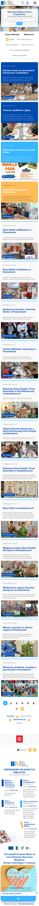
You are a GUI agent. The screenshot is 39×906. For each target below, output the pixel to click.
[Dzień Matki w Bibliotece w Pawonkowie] (19, 252)
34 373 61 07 (32, 788)
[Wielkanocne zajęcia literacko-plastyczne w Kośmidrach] (19, 610)
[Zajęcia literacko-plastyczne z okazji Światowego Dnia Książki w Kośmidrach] (19, 451)
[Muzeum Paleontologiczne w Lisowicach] (19, 740)
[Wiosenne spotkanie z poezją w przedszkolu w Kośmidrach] (19, 689)
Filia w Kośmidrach (11, 45)
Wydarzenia (29, 34)
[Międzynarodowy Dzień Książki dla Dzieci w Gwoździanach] (19, 570)
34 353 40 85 (13, 792)
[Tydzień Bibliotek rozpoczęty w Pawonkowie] (19, 371)
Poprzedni (30, 751)
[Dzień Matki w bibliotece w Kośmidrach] (19, 292)
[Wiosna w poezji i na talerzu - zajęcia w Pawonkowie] (19, 649)
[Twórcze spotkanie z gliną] (19, 132)
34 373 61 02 (33, 830)
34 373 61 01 (13, 808)
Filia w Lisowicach (27, 45)
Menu (35, 3)
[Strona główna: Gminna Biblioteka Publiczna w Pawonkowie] (8, 3)
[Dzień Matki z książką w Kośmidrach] (19, 212)
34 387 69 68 (32, 807)
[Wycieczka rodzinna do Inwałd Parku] (19, 172)
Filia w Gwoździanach (24, 39)
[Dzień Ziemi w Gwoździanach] (19, 530)
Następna (22, 709)
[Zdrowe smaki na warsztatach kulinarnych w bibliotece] (19, 92)
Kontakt (27, 902)
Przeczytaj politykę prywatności (11, 893)
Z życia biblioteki (12, 34)
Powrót (12, 39)
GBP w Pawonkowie (19, 55)
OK (18, 898)
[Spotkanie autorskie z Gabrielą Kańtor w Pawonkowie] (19, 331)
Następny (35, 751)
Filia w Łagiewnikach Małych (19, 50)
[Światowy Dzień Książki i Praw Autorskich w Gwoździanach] (19, 490)
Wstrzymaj (23, 751)
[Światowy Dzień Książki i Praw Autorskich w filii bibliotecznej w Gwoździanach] (19, 411)
